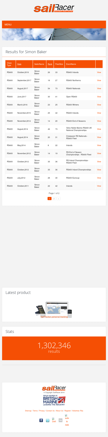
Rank (50, 64)
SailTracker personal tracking (54, 316)
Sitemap (28, 410)
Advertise (75, 410)
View (99, 72)
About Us (59, 410)
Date (19, 64)
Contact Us (50, 410)
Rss (81, 410)
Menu (8, 24)
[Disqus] (54, 246)
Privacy (42, 410)
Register (68, 410)
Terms (35, 410)
